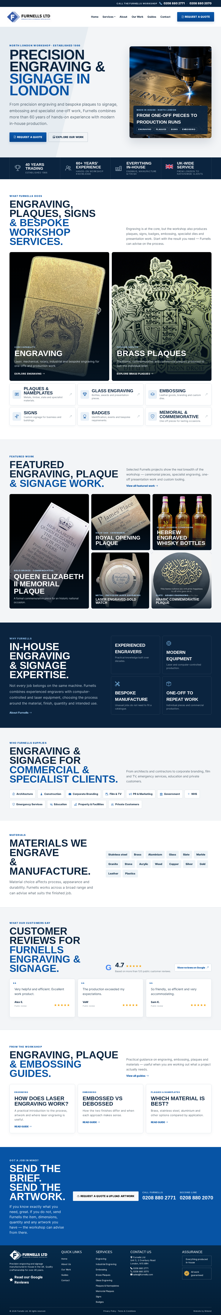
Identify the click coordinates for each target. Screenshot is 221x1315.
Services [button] (108, 16)
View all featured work (140, 485)
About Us (66, 1264)
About (123, 16)
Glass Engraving (104, 1280)
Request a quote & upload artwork (107, 1196)
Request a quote (197, 16)
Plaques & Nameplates (107, 1285)
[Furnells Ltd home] (29, 17)
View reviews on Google (191, 967)
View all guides (136, 1075)
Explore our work (69, 137)
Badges (100, 1302)
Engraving (101, 1258)
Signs (98, 1296)
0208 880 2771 (174, 3)
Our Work (137, 16)
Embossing (101, 1269)
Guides (151, 16)
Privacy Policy (109, 1311)
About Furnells (19, 712)
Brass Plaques (103, 1275)
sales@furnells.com (143, 1274)
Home (94, 16)
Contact (165, 16)
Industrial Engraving (106, 1264)
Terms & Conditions (127, 1311)
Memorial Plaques (105, 1291)
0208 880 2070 (200, 3)
